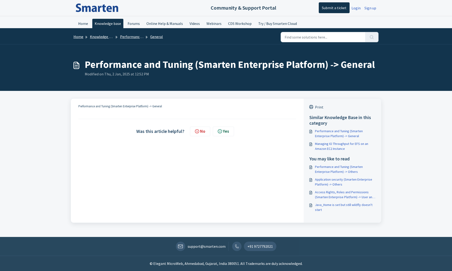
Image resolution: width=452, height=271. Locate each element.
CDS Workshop (240, 23)
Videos (195, 23)
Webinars (214, 23)
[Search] (372, 37)
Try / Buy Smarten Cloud (277, 23)
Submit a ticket (334, 7)
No (202, 131)
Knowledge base (108, 23)
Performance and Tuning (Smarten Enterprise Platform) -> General (339, 133)
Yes (226, 131)
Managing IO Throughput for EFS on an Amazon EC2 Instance (341, 146)
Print (319, 107)
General (156, 36)
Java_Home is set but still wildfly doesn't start (343, 207)
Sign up (370, 8)
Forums (134, 23)
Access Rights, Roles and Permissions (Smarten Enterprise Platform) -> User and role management (344, 195)
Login (356, 8)
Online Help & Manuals (164, 23)
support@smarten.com (207, 246)
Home (83, 23)
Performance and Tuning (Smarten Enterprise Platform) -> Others (339, 169)
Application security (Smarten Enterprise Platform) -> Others (343, 181)
